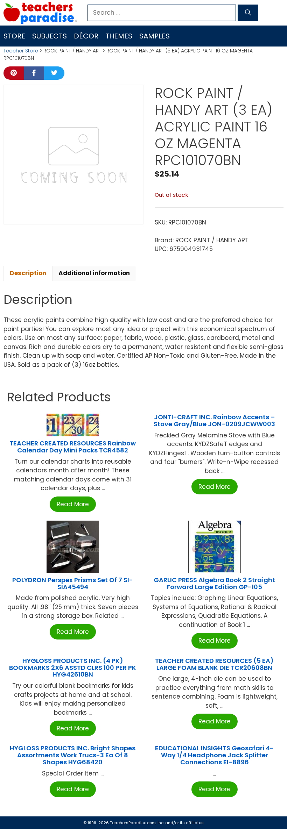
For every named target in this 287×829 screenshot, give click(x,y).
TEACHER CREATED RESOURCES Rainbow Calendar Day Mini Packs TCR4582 (72, 447)
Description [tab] (28, 273)
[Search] (248, 13)
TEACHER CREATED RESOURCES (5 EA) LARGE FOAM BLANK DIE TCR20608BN (214, 664)
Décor (86, 36)
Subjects (49, 36)
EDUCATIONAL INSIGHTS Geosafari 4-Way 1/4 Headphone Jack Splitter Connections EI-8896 (214, 755)
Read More (73, 504)
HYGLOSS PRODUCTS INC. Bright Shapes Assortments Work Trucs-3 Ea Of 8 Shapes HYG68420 (72, 755)
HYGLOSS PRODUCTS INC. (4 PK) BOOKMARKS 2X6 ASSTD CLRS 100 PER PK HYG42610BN (72, 667)
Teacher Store (21, 50)
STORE (14, 36)
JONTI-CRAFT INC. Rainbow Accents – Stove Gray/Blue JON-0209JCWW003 (214, 420)
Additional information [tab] (94, 273)
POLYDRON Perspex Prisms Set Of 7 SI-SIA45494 (72, 583)
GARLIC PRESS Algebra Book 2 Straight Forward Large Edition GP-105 (214, 583)
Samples (154, 36)
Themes (118, 36)
